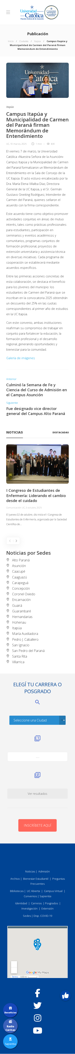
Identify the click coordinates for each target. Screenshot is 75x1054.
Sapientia (45, 896)
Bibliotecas (17, 891)
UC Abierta (33, 891)
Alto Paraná (21, 560)
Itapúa (37, 41)
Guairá (17, 605)
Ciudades (23, 41)
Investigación (29, 908)
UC (7, 143)
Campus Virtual (53, 891)
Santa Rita (19, 656)
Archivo (15, 879)
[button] (65, 995)
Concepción (21, 588)
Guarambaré (21, 611)
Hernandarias (22, 616)
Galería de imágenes (20, 358)
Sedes (27, 916)
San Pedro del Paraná (28, 650)
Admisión (44, 871)
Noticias (30, 871)
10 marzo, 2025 (18, 143)
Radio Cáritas (10, 1028)
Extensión (47, 908)
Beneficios (10, 1012)
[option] (37, 485)
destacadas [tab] (60, 432)
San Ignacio (20, 645)
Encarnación (21, 599)
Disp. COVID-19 (43, 916)
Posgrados (51, 903)
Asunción (19, 565)
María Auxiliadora (25, 633)
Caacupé (18, 571)
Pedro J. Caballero (25, 639)
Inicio (11, 41)
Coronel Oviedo (23, 594)
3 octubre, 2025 (34, 507)
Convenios (30, 896)
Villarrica (18, 662)
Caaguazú (19, 577)
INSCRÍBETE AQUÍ (37, 825)
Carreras (36, 903)
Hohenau (19, 622)
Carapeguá (20, 583)
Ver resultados (37, 794)
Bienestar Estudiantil (35, 879)
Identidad (21, 903)
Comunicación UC (15, 507)
